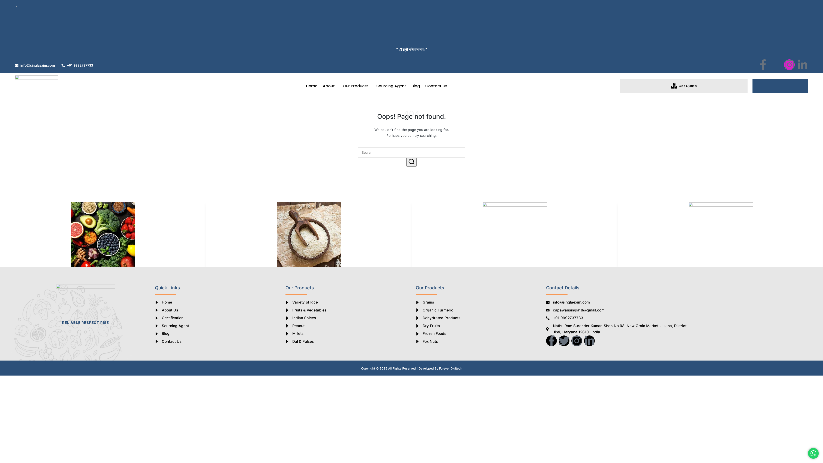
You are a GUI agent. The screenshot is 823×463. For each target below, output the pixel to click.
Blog (416, 86)
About (329, 86)
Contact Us (436, 86)
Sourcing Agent (391, 86)
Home (311, 86)
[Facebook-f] (762, 64)
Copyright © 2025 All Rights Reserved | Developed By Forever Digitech (411, 368)
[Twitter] (564, 340)
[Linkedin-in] (802, 64)
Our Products (355, 86)
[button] (780, 86)
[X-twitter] (776, 64)
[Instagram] (789, 64)
